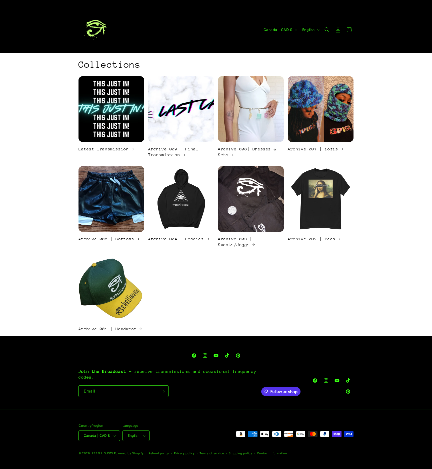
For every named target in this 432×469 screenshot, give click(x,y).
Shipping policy (240, 453)
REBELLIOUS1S (102, 453)
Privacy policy (184, 453)
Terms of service (212, 453)
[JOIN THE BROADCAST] (162, 391)
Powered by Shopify (129, 453)
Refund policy (158, 453)
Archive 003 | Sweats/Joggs (235, 242)
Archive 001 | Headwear (107, 329)
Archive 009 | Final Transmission (173, 152)
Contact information (272, 453)
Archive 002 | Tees (312, 239)
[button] (327, 29)
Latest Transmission (103, 149)
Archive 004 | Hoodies (176, 239)
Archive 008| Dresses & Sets (247, 152)
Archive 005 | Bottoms (106, 239)
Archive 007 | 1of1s (313, 149)
